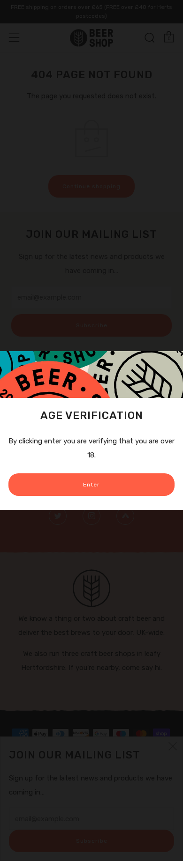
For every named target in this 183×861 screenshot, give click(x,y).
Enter (91, 484)
